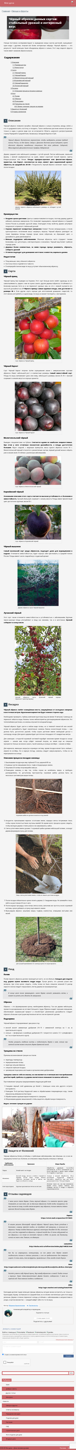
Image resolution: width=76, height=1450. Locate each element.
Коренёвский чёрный (21, 80)
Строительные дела (13, 1430)
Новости (6, 1401)
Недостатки (18, 68)
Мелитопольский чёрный (23, 78)
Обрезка (17, 99)
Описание (15, 62)
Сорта (13, 70)
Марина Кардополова (17, 1305)
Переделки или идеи (13, 1414)
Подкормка (18, 101)
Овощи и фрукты (11, 1405)
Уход (13, 93)
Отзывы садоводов (18, 112)
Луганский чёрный (20, 86)
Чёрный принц (19, 73)
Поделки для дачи (12, 1418)
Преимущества (19, 65)
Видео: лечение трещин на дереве (28, 106)
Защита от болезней (19, 109)
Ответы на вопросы (12, 1410)
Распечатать (33, 1305)
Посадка (14, 88)
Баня (7, 1385)
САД (7, 1426)
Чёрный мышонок (20, 83)
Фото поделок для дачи (14, 1435)
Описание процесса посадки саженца (27, 91)
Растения (9, 1422)
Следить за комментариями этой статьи (15, 1354)
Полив (16, 96)
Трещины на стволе (21, 104)
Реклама (63, 1448)
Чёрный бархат (19, 75)
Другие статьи (10, 1393)
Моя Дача (9, 1397)
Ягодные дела (11, 1439)
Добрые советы (11, 1389)
